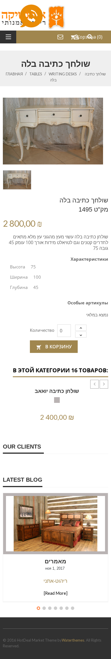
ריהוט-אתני (55, 581)
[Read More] (55, 593)
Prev (90, 379)
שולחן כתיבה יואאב (57, 391)
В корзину (54, 346)
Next (99, 379)
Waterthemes (73, 640)
